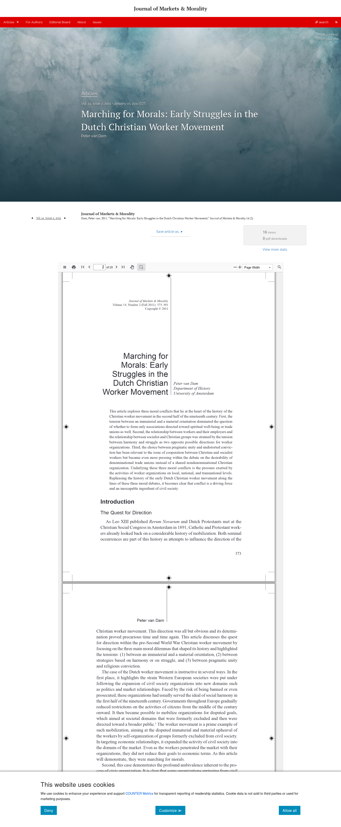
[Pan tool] (132, 267)
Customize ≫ (172, 810)
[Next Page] (116, 267)
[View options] (65, 267)
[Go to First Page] (83, 267)
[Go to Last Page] (123, 267)
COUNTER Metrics (139, 793)
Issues (97, 22)
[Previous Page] (89, 267)
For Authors (34, 22)
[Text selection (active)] (141, 267)
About (81, 22)
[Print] (74, 267)
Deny (50, 810)
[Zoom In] (240, 267)
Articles (8, 22)
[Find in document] (279, 267)
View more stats (275, 249)
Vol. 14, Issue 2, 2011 (96, 103)
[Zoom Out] (235, 267)
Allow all (291, 810)
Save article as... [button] (169, 231)
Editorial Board (59, 22)
